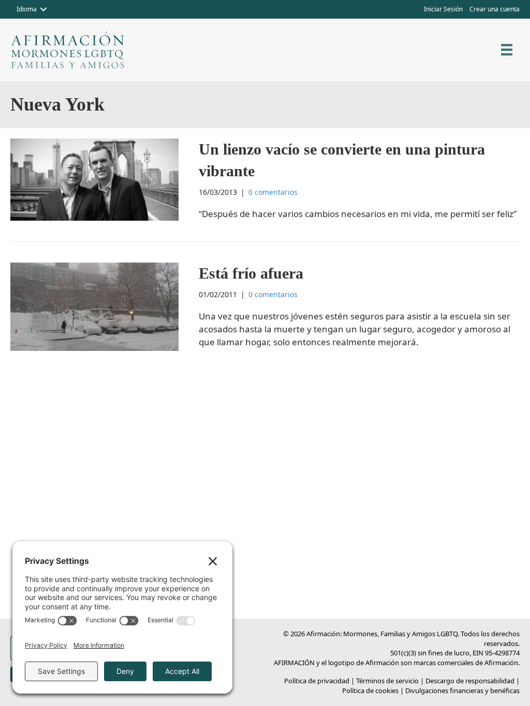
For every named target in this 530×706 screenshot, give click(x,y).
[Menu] (507, 50)
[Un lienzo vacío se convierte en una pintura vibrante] (94, 179)
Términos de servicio (387, 680)
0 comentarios (273, 192)
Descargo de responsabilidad (469, 680)
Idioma (27, 9)
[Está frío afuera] (94, 306)
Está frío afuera (251, 273)
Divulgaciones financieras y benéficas (462, 690)
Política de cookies (370, 690)
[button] (43, 9)
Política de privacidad (316, 680)
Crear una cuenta (494, 9)
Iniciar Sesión (443, 9)
